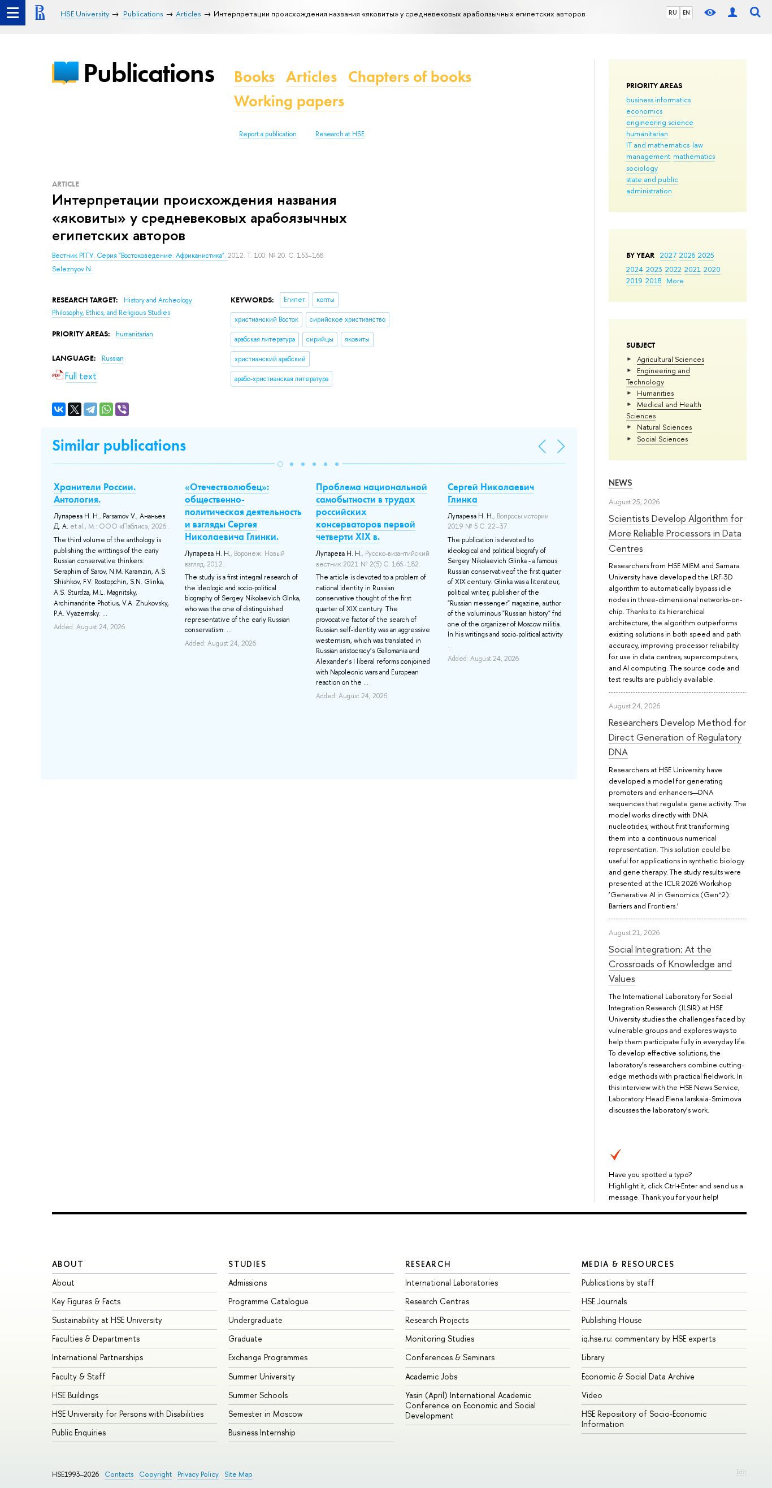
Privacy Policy (198, 1474)
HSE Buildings (75, 1395)
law (697, 145)
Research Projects (437, 1319)
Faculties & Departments (96, 1338)
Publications (148, 72)
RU (673, 12)
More (675, 280)
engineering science (659, 122)
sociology (642, 168)
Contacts (119, 1474)
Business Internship (262, 1432)
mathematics (694, 156)
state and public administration (652, 185)
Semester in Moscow (265, 1413)
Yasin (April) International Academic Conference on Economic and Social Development (470, 1405)
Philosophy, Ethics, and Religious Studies (111, 312)
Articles (311, 76)
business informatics (658, 99)
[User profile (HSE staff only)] (732, 12)
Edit (741, 1472)
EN (686, 12)
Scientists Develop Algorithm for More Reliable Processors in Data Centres (676, 533)
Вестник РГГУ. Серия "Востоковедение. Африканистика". (140, 255)
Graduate (245, 1338)
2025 (706, 255)
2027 (668, 255)
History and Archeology (158, 300)
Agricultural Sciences (670, 359)
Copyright (155, 1474)
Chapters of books (409, 76)
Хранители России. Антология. (95, 493)
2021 (692, 269)
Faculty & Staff (79, 1376)
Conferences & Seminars (450, 1357)
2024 (634, 269)
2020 (712, 269)
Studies (247, 1263)
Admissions (247, 1282)
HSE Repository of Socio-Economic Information (644, 1418)
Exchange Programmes (267, 1357)
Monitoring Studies (439, 1338)
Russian (113, 358)
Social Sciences (662, 439)
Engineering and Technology (658, 376)
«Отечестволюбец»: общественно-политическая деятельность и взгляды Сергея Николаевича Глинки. (243, 512)
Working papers (289, 101)
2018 (653, 280)
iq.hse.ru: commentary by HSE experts (648, 1338)
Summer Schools (258, 1395)
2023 (654, 269)
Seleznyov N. (72, 269)
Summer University (261, 1376)
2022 (673, 269)
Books (254, 76)
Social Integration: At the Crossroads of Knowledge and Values (670, 963)
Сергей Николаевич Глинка (491, 493)
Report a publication (268, 134)
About (68, 1263)
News (620, 482)
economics (644, 111)
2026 (687, 255)
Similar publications (119, 445)
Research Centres (437, 1301)
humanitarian (647, 133)
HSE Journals (604, 1301)
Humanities (655, 393)
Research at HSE (340, 134)
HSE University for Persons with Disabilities (127, 1413)
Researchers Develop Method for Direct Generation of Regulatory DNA (677, 737)
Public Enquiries (79, 1432)
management (648, 156)
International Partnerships (97, 1357)
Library (593, 1357)
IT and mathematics (657, 145)
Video (592, 1395)
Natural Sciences (664, 427)
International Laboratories (451, 1282)
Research (428, 1263)
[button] (280, 464)
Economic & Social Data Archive (638, 1376)
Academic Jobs (431, 1376)
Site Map (238, 1474)
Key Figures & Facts (86, 1301)
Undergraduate (255, 1319)
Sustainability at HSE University (107, 1319)
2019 (634, 280)
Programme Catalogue (268, 1301)
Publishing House (612, 1319)
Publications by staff (618, 1282)
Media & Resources (628, 1263)
